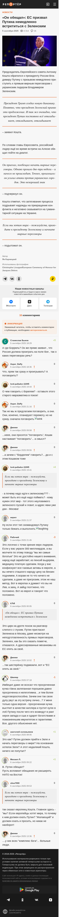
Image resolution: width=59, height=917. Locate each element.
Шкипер (14, 677)
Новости (7, 12)
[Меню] (54, 4)
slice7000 (14, 783)
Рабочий (14, 537)
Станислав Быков (19, 340)
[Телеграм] (8, 900)
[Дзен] (50, 900)
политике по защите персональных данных (20, 881)
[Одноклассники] (22, 900)
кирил (13, 517)
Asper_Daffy (16, 364)
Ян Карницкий (9, 259)
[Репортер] (12, 4)
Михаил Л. (15, 759)
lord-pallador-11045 (19, 384)
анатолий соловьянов (21, 732)
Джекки (14, 427)
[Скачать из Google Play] (29, 890)
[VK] (36, 900)
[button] (47, 4)
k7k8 (12, 603)
